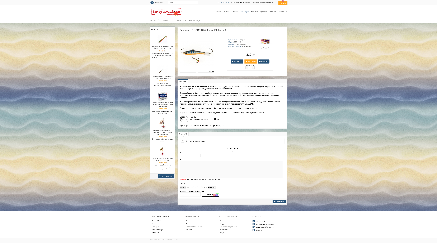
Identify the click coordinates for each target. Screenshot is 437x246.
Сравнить (264, 61)
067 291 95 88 (224, 3)
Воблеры (226, 12)
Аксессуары (282, 12)
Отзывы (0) (183, 134)
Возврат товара (157, 230)
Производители (225, 221)
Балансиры (244, 12)
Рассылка (155, 233)
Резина (218, 12)
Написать (249, 46)
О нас (188, 221)
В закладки (238, 61)
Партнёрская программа (229, 227)
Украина (259, 230)
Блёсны (235, 12)
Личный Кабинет (158, 221)
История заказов (158, 224)
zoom (210, 71)
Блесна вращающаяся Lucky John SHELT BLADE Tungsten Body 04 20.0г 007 (162, 132)
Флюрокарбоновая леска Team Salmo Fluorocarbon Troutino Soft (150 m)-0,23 (163, 104)
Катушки (272, 12)
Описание (182, 81)
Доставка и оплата (192, 224)
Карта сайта (224, 230)
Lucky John (243, 40)
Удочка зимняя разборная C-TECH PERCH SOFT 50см (163, 77)
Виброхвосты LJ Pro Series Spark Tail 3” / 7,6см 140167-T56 (162, 48)
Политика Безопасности (194, 227)
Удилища (263, 12)
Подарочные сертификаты (229, 224)
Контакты (189, 230)
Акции (222, 233)
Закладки (155, 227)
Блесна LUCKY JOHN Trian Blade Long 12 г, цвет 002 (162, 159)
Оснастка (254, 12)
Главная (153, 21)
